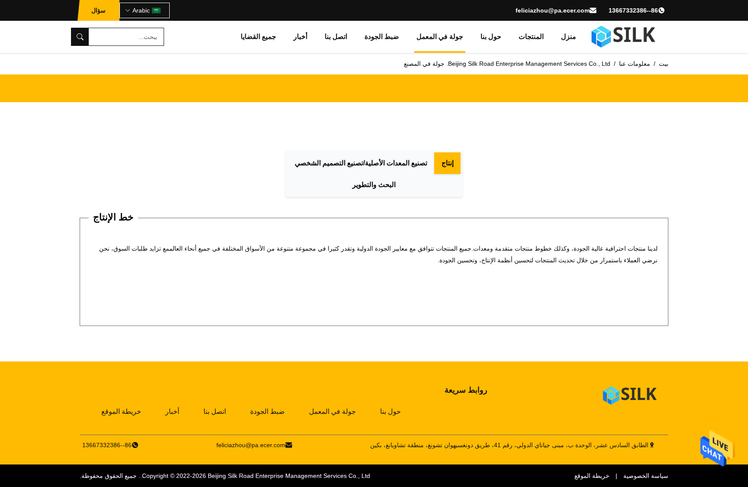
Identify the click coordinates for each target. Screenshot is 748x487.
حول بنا (490, 36)
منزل (568, 36)
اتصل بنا (336, 36)
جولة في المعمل (439, 36)
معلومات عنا (634, 63)
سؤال (98, 10)
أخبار (300, 36)
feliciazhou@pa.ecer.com (553, 10)
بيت (663, 63)
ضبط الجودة (381, 36)
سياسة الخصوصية (645, 475)
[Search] (80, 36)
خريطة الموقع (121, 411)
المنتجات (531, 36)
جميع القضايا (258, 36)
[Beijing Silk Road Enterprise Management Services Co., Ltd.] (624, 37)
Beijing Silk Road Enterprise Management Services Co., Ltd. (255, 475)
